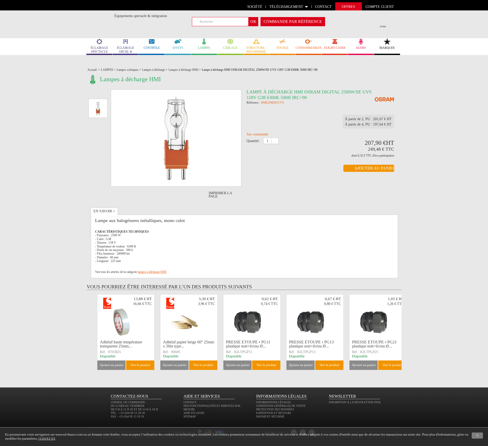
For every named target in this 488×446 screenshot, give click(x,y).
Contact (190, 402)
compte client (379, 6)
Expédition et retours (273, 412)
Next (402, 332)
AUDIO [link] (361, 48)
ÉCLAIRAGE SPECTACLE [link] (99, 49)
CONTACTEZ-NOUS (129, 396)
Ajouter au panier (112, 365)
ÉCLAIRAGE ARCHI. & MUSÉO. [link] (125, 50)
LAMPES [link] (204, 48)
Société (254, 6)
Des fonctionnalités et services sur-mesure (212, 407)
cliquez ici (46, 438)
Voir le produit (140, 365)
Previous (93, 332)
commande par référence (293, 21)
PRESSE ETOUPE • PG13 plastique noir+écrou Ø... (311, 344)
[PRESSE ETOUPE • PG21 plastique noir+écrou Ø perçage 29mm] (377, 316)
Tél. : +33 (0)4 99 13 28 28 (128, 412)
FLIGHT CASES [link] (334, 48)
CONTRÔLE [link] (152, 48)
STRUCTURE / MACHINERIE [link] (256, 49)
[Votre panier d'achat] (386, 21)
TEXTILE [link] (282, 48)
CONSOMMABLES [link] (309, 48)
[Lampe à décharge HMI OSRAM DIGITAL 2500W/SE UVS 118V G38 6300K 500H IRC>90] (384, 99)
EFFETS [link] (178, 48)
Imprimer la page (220, 194)
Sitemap (190, 416)
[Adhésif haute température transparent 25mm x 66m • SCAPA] (125, 316)
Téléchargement (286, 6)
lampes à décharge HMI (152, 272)
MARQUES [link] (387, 48)
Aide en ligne (194, 412)
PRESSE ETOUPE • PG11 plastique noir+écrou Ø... (248, 344)
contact (323, 6)
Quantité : (254, 141)
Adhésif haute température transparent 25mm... (121, 344)
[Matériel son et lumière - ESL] (100, 17)
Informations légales (273, 402)
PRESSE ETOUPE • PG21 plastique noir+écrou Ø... (374, 344)
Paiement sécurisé (270, 416)
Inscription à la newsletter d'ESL (355, 402)
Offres (348, 6)
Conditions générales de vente (281, 405)
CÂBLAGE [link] (230, 48)
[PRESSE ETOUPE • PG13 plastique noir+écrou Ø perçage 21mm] (314, 316)
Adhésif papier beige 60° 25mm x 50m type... (188, 344)
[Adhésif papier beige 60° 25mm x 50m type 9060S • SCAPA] (188, 316)
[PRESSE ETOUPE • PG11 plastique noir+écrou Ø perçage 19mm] (251, 316)
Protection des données (275, 409)
